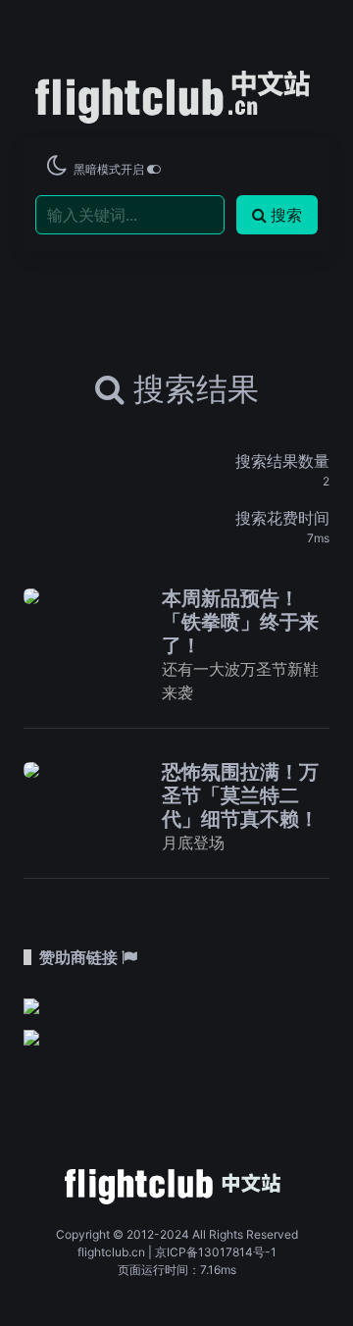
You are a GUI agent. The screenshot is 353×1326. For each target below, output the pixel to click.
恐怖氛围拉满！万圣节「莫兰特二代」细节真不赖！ (240, 795)
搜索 (286, 215)
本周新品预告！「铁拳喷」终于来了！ (240, 621)
